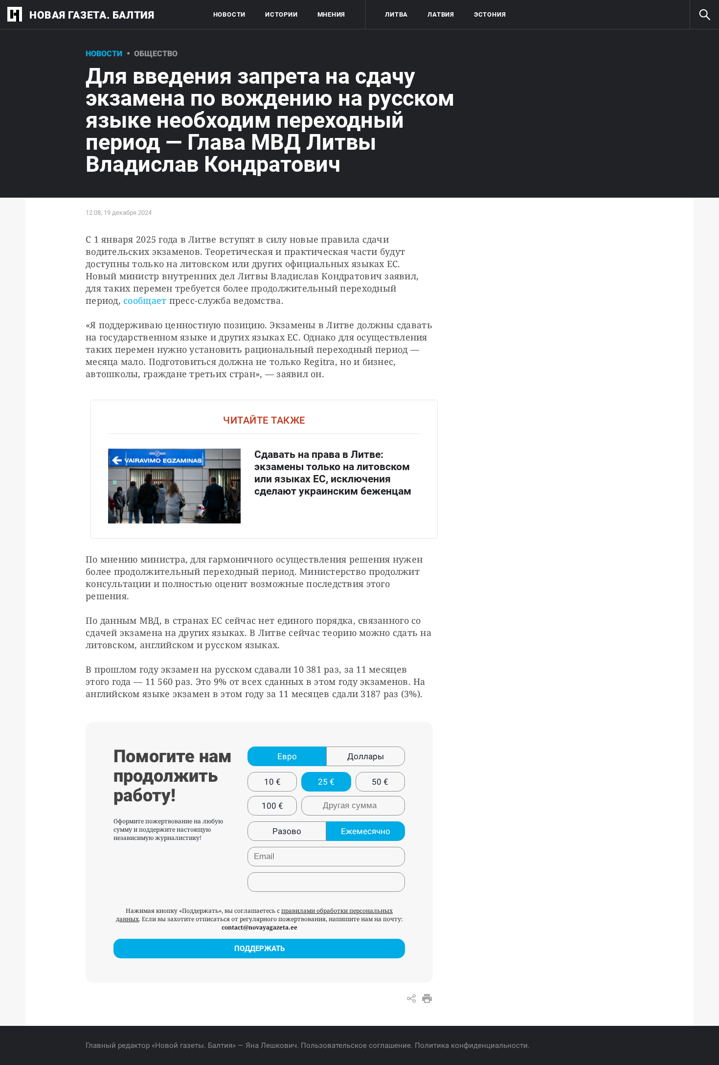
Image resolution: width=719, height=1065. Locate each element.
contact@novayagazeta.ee (259, 927)
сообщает (144, 300)
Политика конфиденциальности (471, 1045)
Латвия (440, 14)
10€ (272, 782)
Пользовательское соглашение (356, 1045)
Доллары (365, 756)
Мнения (331, 14)
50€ (380, 782)
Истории (281, 14)
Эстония (490, 14)
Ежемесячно (365, 831)
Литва (396, 14)
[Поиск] (704, 14)
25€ (326, 782)
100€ (272, 806)
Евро (287, 756)
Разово (286, 831)
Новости (229, 14)
